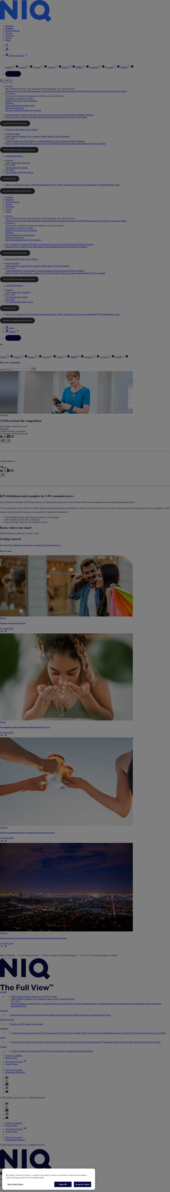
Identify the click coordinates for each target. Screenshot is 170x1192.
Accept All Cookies (82, 1184)
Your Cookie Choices (15, 1184)
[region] (48, 1179)
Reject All (63, 1184)
